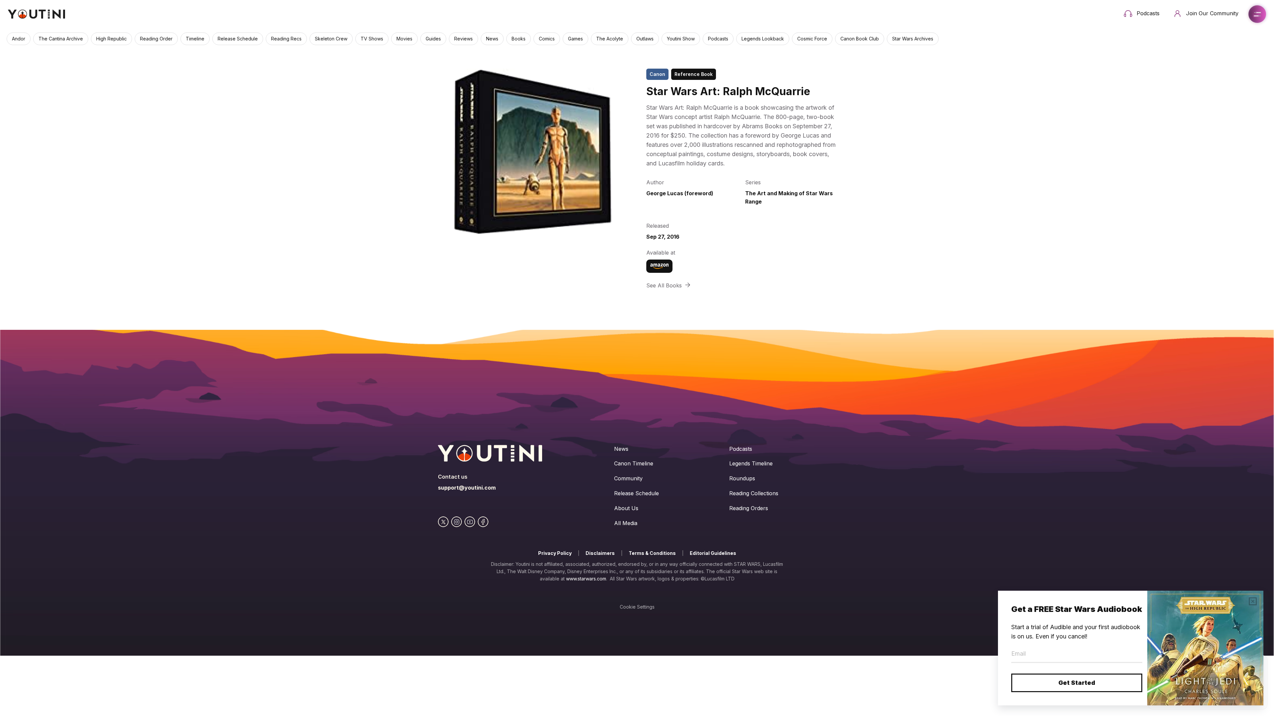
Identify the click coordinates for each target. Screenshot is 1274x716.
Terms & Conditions (652, 553)
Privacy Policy (555, 553)
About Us (626, 508)
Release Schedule (636, 493)
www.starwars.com (586, 578)
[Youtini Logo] (36, 14)
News (621, 449)
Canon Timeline (633, 463)
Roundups (742, 478)
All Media (625, 523)
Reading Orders (748, 508)
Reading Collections (753, 493)
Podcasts (740, 449)
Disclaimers (600, 553)
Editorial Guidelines (713, 553)
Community (628, 478)
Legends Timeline (751, 463)
